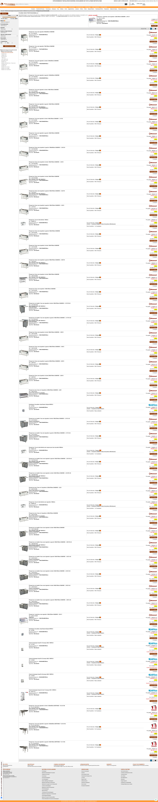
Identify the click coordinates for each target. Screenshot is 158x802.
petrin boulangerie (45, 788)
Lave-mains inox (4, 59)
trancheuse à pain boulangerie (47, 792)
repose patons (91, 8)
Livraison (83, 777)
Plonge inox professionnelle (7, 52)
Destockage (88, 7)
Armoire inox (4, 56)
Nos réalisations (96, 7)
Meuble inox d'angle (5, 68)
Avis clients (123, 775)
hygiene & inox (71, 8)
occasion (33, 8)
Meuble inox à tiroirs (5, 67)
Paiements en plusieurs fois (86, 775)
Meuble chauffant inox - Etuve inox (8, 63)
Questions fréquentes (85, 782)
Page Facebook (124, 780)
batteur (61, 8)
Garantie (83, 772)
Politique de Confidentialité (126, 782)
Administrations (64, 7)
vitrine (81, 8)
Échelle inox (3, 65)
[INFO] (4, 20)
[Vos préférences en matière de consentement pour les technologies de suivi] (156, 800)
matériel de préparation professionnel (49, 793)
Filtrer (5, 13)
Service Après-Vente (85, 774)
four (58, 8)
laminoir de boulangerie (46, 785)
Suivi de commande (85, 771)
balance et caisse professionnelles (48, 797)
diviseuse (54, 8)
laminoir (77, 8)
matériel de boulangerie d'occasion (48, 772)
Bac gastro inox (4, 60)
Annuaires (123, 779)
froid (66, 8)
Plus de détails (153, 41)
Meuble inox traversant (6, 69)
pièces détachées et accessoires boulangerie (50, 798)
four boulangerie (45, 779)
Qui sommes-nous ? (55, 7)
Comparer (155, 43)
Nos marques (104, 7)
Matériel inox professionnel (6, 51)
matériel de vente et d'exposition (48, 787)
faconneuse (48, 8)
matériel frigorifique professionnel (48, 782)
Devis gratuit (72, 7)
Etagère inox (3, 55)
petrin (85, 8)
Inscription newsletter (85, 785)
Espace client (83, 779)
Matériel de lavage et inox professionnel (8, 49)
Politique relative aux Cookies (126, 784)
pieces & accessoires (122, 8)
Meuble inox (3, 61)
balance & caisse (113, 8)
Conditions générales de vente (126, 772)
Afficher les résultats (9, 46)
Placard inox (3, 53)
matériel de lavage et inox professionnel (49, 784)
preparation (106, 8)
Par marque (44, 771)
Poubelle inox (4, 64)
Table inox (3, 57)
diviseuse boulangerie (46, 777)
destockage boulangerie (46, 795)
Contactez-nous (80, 7)
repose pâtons (45, 790)
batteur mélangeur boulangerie (47, 780)
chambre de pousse (40, 8)
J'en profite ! (154, 25)
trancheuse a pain (99, 8)
